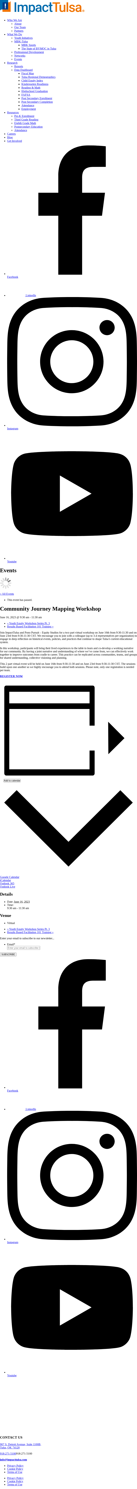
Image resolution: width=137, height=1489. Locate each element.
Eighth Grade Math (25, 123)
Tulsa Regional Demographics (38, 76)
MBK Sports (28, 45)
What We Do (14, 34)
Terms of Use (14, 1472)
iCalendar (5, 880)
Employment (28, 108)
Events (18, 59)
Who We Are (14, 20)
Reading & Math (30, 87)
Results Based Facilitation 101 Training (30, 626)
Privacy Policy (15, 1465)
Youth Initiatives (23, 37)
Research (12, 62)
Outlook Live (7, 886)
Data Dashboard (23, 69)
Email (11, 944)
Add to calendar (12, 780)
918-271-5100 (8, 1453)
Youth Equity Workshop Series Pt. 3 (28, 623)
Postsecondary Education (28, 126)
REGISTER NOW (11, 676)
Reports (18, 66)
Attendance (27, 105)
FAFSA (25, 94)
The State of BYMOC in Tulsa (38, 48)
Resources (13, 112)
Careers (11, 133)
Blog (10, 137)
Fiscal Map (27, 73)
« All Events (7, 593)
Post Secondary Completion (37, 101)
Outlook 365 (7, 883)
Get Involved (14, 140)
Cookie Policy (15, 1468)
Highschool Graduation (34, 91)
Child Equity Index (32, 80)
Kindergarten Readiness (34, 84)
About (17, 23)
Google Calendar (9, 877)
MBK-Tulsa (21, 41)
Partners (18, 30)
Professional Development (29, 52)
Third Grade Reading (26, 119)
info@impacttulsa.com (13, 1459)
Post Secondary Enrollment (36, 98)
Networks (19, 55)
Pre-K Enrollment (24, 116)
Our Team (20, 27)
